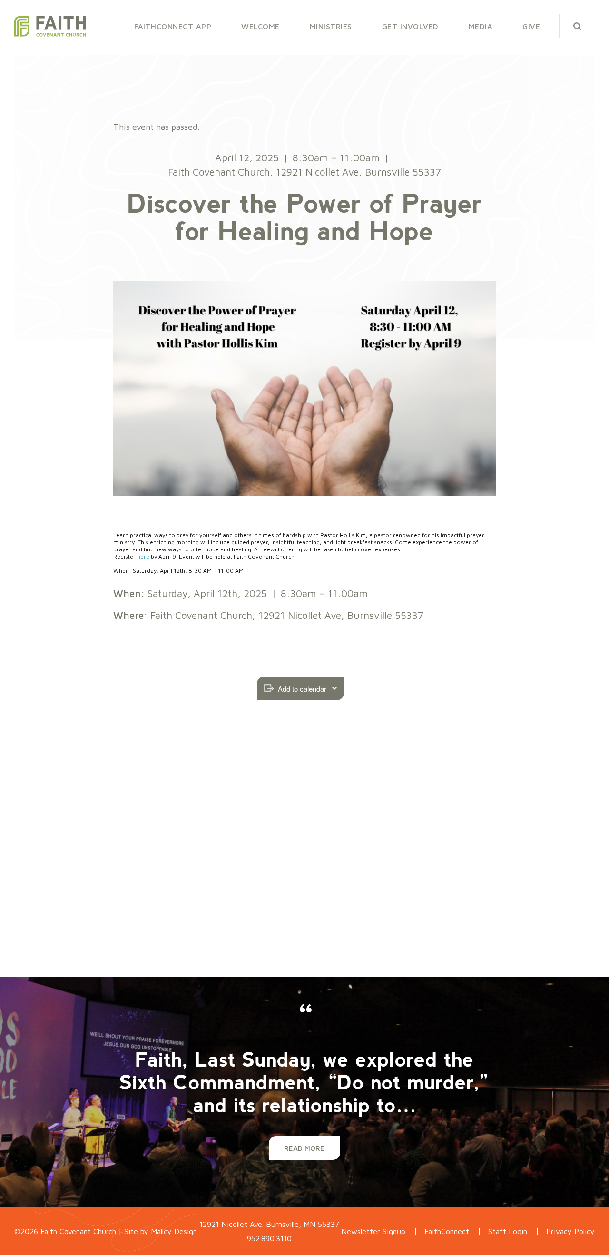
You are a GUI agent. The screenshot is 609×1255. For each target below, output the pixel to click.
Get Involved (410, 26)
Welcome (260, 26)
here (143, 556)
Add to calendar (302, 689)
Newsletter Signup (373, 1231)
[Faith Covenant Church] (50, 26)
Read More (304, 1148)
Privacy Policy (570, 1231)
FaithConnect (446, 1231)
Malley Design (174, 1231)
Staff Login (507, 1231)
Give (531, 26)
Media (481, 26)
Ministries (331, 26)
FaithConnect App (172, 26)
